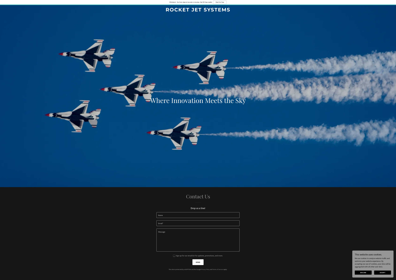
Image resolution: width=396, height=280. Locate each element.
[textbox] (197, 215)
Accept (382, 273)
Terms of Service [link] (218, 269)
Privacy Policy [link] (205, 269)
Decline (363, 273)
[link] (198, 11)
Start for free (220, 2)
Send (198, 262)
